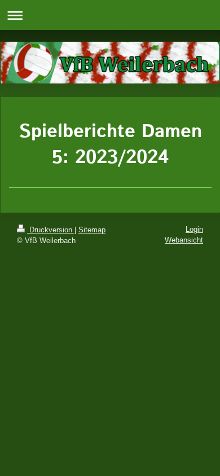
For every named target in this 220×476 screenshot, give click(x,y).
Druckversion (50, 230)
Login (194, 229)
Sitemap (91, 230)
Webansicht (184, 240)
